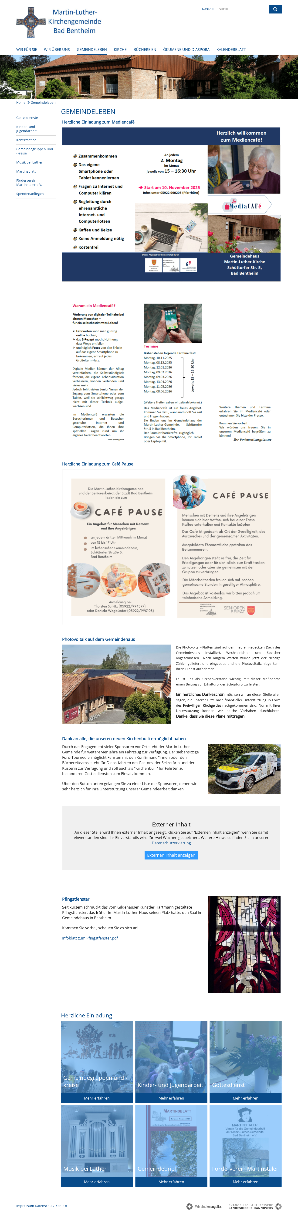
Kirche (120, 49)
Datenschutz (44, 1206)
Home (20, 102)
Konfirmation (26, 140)
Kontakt (208, 9)
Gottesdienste (27, 117)
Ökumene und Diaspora (186, 49)
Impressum (25, 1206)
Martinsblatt (26, 171)
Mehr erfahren (97, 1098)
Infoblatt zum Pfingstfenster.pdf (90, 938)
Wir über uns (57, 49)
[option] (149, 77)
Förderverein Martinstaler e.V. (29, 182)
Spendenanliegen (30, 193)
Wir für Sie (26, 49)
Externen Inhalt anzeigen (171, 855)
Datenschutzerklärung (171, 843)
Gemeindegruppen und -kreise (34, 151)
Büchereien (145, 49)
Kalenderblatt (231, 49)
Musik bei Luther (29, 162)
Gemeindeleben (92, 49)
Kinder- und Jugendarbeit (26, 128)
